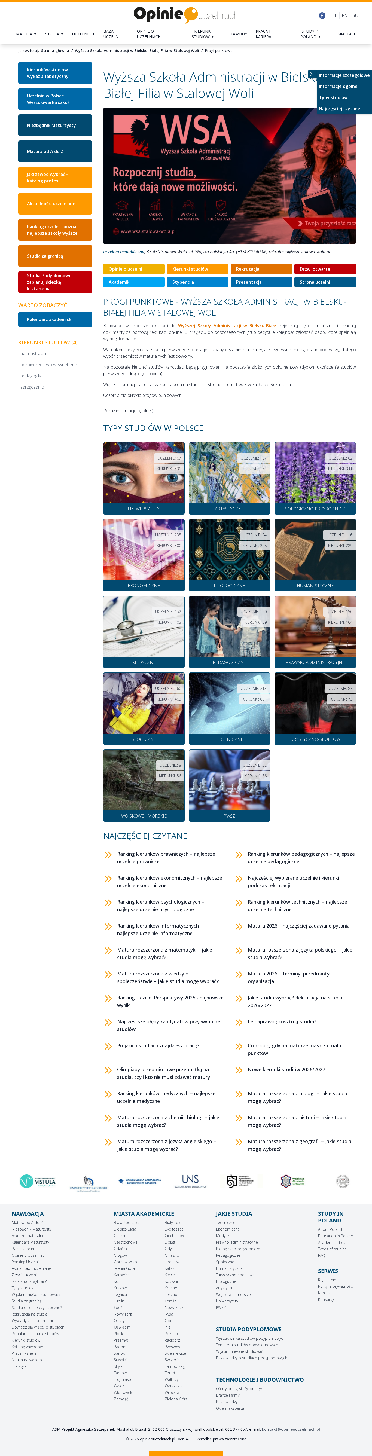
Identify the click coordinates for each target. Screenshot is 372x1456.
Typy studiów (333, 97)
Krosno (171, 1287)
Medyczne (225, 1235)
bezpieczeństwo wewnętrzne (48, 365)
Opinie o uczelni (125, 269)
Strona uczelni (315, 282)
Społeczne (225, 1261)
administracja (33, 353)
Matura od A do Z (45, 151)
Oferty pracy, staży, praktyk (239, 1388)
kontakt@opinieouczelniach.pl (291, 1429)
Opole (170, 1320)
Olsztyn (120, 1320)
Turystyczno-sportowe (235, 1274)
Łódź (118, 1307)
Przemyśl (121, 1340)
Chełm (119, 1235)
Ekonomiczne (228, 1229)
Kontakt (325, 1292)
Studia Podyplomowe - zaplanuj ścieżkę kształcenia (50, 282)
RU (355, 16)
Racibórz (172, 1340)
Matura (24, 33)
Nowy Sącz (174, 1307)
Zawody (238, 33)
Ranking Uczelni (25, 1261)
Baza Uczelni (23, 1248)
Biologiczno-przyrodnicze (238, 1248)
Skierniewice (175, 1353)
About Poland (330, 1229)
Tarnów (120, 1372)
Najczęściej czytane (339, 109)
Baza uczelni (111, 34)
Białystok (172, 1222)
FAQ (321, 1255)
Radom (120, 1346)
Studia (52, 33)
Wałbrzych (173, 1379)
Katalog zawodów (27, 1346)
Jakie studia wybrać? (29, 1281)
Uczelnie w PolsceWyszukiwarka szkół (48, 99)
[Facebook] (322, 15)
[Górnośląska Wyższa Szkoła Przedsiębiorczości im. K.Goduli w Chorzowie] (237, 1181)
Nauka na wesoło (27, 1359)
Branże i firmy (227, 1395)
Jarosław (172, 1261)
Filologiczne (226, 1281)
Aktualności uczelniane (51, 204)
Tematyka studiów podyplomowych (247, 1344)
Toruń (170, 1372)
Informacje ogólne (338, 86)
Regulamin (327, 1279)
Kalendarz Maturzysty (30, 1242)
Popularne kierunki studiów (35, 1333)
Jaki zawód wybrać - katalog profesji (47, 177)
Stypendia (183, 282)
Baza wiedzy (226, 1401)
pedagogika (31, 376)
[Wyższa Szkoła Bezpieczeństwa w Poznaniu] (339, 1181)
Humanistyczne (229, 1268)
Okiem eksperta (230, 1408)
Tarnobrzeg (175, 1366)
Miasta (344, 33)
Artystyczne (226, 1287)
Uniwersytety (227, 1301)
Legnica (120, 1294)
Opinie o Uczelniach (29, 1255)
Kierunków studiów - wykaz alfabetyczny (49, 73)
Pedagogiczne (228, 1255)
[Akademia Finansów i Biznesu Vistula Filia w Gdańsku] (33, 1181)
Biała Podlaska (126, 1222)
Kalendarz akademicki (49, 319)
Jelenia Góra (124, 1268)
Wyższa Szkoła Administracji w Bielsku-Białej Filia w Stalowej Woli (137, 50)
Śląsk (118, 1366)
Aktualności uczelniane (31, 1268)
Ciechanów (174, 1235)
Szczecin (172, 1359)
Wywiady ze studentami (32, 1320)
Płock (118, 1333)
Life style (19, 1366)
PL (334, 16)
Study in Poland (309, 34)
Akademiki (119, 282)
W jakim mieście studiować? (36, 1294)
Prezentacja (249, 282)
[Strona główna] (186, 15)
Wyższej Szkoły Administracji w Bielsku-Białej (228, 326)
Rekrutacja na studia (29, 1314)
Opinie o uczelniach (149, 34)
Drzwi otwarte (315, 269)
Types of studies (332, 1249)
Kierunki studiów (202, 34)
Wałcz (119, 1385)
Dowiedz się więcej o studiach (38, 1327)
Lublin (119, 1301)
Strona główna (55, 50)
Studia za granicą (45, 256)
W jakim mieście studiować (239, 1351)
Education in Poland (335, 1235)
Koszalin (172, 1281)
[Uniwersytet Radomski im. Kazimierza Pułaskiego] (84, 1183)
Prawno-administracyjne (237, 1242)
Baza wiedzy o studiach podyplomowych (251, 1357)
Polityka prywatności (335, 1286)
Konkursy (326, 1299)
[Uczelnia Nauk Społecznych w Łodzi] (185, 1181)
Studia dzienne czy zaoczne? (37, 1307)
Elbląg (170, 1242)
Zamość (121, 1399)
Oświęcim (122, 1327)
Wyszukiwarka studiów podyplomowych (250, 1338)
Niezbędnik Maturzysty (51, 125)
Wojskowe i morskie (233, 1294)
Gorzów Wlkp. (126, 1261)
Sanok (119, 1353)
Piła (168, 1327)
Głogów (120, 1255)
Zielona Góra (176, 1399)
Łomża (170, 1301)
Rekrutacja (247, 269)
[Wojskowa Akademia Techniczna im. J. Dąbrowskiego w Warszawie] (288, 1181)
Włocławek (123, 1392)
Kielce (170, 1274)
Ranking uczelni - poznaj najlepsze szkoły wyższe (52, 230)
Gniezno (172, 1255)
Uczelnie (81, 33)
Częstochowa (126, 1242)
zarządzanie (32, 387)
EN (345, 16)
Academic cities (331, 1242)
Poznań (171, 1333)
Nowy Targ (123, 1314)
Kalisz (170, 1268)
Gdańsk (120, 1248)
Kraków (120, 1287)
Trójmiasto (123, 1379)
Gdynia (171, 1248)
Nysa (169, 1314)
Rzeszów (172, 1346)
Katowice (122, 1274)
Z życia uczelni (24, 1274)
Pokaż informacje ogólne (127, 411)
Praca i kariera (263, 34)
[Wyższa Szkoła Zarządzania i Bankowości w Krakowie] (135, 1181)
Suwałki (120, 1359)
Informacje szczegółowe (344, 75)
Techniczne (225, 1222)
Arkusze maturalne (28, 1235)
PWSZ (221, 1307)
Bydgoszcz (174, 1229)
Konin (119, 1281)
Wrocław (172, 1392)
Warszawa (173, 1385)
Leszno (171, 1294)
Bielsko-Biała (125, 1229)
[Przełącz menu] (312, 74)
